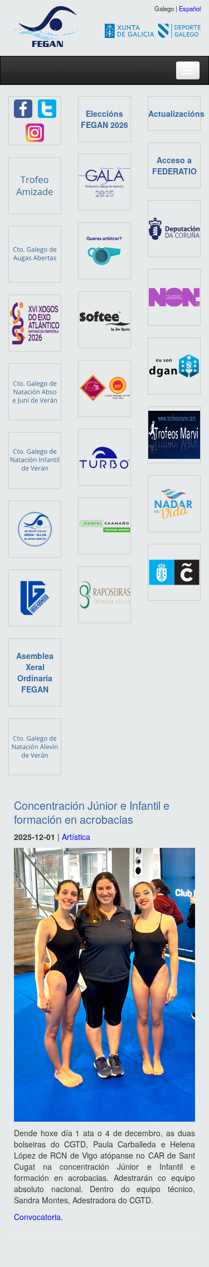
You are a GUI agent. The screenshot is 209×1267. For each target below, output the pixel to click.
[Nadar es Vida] (174, 502)
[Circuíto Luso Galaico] (35, 596)
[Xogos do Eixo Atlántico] (35, 322)
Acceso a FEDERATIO (174, 165)
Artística (76, 836)
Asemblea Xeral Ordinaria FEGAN (35, 672)
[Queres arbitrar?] (104, 249)
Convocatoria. (38, 1216)
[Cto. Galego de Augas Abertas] (35, 253)
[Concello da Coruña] (174, 571)
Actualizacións (176, 113)
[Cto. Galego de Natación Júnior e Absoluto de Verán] (35, 390)
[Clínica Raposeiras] (104, 593)
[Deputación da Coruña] (174, 227)
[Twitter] (47, 107)
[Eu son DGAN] (174, 365)
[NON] (174, 296)
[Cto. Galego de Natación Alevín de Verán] (35, 745)
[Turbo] (104, 456)
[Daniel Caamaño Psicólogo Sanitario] (104, 524)
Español (190, 8)
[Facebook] (23, 107)
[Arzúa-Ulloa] (104, 387)
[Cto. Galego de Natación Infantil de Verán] (35, 459)
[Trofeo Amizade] (35, 184)
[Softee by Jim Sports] (104, 318)
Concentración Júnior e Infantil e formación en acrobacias (91, 812)
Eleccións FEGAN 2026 (104, 119)
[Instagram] (35, 131)
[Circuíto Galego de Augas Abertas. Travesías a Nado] (35, 528)
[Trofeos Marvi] (174, 433)
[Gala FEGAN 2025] (104, 181)
